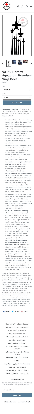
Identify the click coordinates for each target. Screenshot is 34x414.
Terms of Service (12, 373)
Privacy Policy (11, 370)
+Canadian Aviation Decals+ (17, 334)
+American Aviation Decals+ (17, 343)
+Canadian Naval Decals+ (17, 340)
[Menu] (31, 6)
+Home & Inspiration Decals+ (17, 357)
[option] (9, 63)
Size (4, 86)
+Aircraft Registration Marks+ (17, 337)
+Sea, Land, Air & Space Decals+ (17, 324)
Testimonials (21, 367)
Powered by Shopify (24, 402)
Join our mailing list (17, 379)
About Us (11, 367)
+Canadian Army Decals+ (17, 330)
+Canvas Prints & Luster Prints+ (17, 327)
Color (4, 94)
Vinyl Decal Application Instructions (17, 364)
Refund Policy (23, 370)
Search (17, 361)
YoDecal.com (12, 402)
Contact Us (24, 373)
